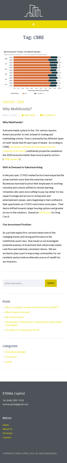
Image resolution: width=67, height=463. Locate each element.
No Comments (49, 115)
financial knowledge (15, 351)
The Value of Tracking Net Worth (22, 329)
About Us (7, 428)
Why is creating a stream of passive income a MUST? (32, 307)
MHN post (45, 212)
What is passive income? (17, 312)
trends (20, 102)
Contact (7, 437)
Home (6, 424)
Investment (9, 102)
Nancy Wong (29, 115)
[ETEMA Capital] (33, 10)
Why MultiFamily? (17, 108)
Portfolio (7, 433)
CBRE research (11, 159)
